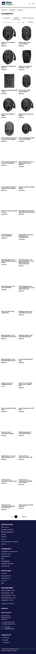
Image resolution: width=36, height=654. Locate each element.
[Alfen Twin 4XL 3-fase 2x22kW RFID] (9, 302)
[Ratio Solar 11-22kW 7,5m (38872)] (9, 57)
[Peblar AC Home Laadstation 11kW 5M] (9, 423)
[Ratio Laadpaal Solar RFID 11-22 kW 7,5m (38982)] (9, 153)
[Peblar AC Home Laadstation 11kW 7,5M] (27, 447)
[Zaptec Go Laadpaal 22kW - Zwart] (9, 81)
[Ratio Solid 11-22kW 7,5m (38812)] (27, 105)
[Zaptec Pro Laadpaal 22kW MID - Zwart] (27, 57)
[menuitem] (6, 18)
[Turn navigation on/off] (29, 3)
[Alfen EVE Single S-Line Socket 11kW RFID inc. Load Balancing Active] (27, 277)
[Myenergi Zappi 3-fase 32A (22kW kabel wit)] (27, 326)
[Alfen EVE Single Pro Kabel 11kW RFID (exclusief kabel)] (27, 202)
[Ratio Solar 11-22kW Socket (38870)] (27, 33)
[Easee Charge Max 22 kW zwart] (9, 399)
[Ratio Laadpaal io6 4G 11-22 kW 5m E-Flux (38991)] (9, 178)
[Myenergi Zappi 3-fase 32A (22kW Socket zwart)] (9, 326)
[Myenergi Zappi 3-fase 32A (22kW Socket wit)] (27, 302)
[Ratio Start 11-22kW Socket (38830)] (27, 81)
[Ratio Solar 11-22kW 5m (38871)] (9, 33)
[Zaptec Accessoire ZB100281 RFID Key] (9, 374)
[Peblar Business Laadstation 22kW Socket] (9, 471)
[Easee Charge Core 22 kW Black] (27, 399)
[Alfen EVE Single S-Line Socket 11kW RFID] (9, 277)
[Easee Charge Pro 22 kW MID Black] (27, 496)
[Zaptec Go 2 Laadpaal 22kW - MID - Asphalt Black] (27, 374)
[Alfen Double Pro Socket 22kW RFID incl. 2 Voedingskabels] (27, 225)
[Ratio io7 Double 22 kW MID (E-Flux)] (9, 202)
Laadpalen (12, 10)
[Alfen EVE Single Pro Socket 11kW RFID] (9, 225)
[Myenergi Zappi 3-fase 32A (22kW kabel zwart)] (9, 350)
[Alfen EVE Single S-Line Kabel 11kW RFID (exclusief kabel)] (9, 251)
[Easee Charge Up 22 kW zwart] (27, 350)
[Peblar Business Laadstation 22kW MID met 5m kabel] (27, 471)
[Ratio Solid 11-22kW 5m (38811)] (9, 105)
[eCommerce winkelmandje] (33, 3)
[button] (23, 22)
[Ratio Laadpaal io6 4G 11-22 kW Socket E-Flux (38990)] (27, 153)
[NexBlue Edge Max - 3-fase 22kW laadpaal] (27, 423)
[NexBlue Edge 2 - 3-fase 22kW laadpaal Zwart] (9, 447)
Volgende (24, 517)
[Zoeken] (19, 22)
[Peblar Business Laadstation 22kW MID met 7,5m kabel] (9, 496)
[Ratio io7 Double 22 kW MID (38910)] (27, 178)
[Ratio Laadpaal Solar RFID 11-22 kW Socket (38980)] (9, 129)
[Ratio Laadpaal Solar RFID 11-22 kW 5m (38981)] (27, 129)
